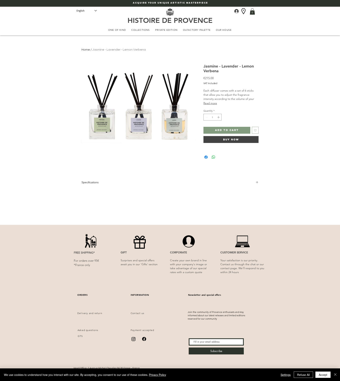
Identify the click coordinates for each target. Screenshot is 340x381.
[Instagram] (133, 339)
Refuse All (303, 375)
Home (85, 49)
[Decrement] (206, 117)
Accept (323, 375)
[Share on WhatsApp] (213, 157)
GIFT (124, 252)
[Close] (335, 375)
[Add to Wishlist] (255, 130)
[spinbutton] (212, 117)
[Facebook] (144, 339)
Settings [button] (286, 375)
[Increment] (219, 117)
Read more (210, 103)
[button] (252, 11)
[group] (170, 217)
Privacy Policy (157, 375)
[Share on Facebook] (206, 157)
